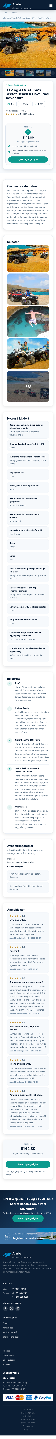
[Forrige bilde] (4, 45)
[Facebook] (5, 1308)
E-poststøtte (8, 1355)
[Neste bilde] (52, 45)
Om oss (6, 1323)
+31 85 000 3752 (19, 1293)
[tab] (9, 73)
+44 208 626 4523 (20, 1297)
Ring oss (6, 1351)
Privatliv (6, 1364)
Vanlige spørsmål (10, 1332)
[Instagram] (17, 1308)
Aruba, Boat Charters (17, 85)
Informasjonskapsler (11, 1337)
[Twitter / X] (11, 1308)
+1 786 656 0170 (19, 1289)
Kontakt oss (8, 1328)
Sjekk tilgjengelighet (28, 159)
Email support (9, 1360)
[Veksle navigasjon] (51, 6)
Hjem (5, 13)
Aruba (14, 13)
